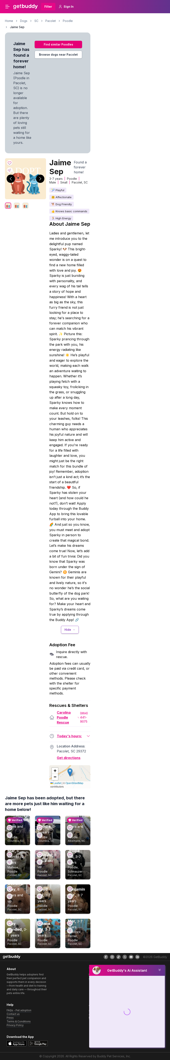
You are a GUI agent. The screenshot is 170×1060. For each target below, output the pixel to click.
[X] (125, 957)
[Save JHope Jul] (70, 854)
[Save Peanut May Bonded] (9, 923)
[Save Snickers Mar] (9, 854)
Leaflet (57, 783)
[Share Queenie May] (9, 896)
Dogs (23, 21)
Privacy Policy (15, 1025)
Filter (48, 6)
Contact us (13, 1014)
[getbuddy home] (11, 957)
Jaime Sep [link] (17, 27)
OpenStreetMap (74, 783)
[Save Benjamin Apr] (70, 889)
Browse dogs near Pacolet (58, 54)
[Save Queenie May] (9, 889)
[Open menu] (7, 6)
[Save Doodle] (39, 828)
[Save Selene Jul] (39, 923)
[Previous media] (11, 179)
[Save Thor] (70, 828)
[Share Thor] (70, 835)
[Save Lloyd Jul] (39, 889)
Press (10, 1017)
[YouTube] (131, 957)
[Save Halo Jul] (39, 854)
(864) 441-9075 (84, 717)
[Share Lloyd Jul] (39, 896)
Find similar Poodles (58, 44)
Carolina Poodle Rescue (64, 717)
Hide (67, 629)
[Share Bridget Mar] (70, 931)
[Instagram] (112, 957)
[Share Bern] (9, 835)
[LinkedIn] (137, 957)
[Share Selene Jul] (39, 931)
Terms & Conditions (19, 1021)
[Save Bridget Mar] (70, 923)
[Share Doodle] (39, 835)
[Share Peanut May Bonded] (9, 931)
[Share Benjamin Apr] (70, 896)
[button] (70, 772)
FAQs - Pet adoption (19, 1010)
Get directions (68, 758)
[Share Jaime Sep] (9, 170)
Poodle (68, 21)
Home (9, 21)
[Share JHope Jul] (70, 862)
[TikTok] (118, 957)
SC (36, 21)
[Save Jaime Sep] (9, 163)
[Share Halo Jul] (39, 862)
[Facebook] (106, 957)
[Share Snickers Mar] (9, 862)
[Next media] (40, 179)
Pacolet (50, 21)
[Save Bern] (9, 828)
